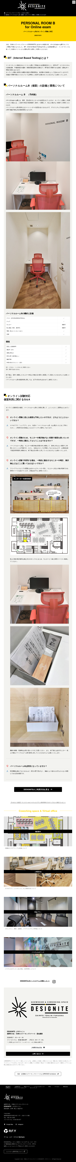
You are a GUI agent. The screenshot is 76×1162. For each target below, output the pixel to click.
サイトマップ (33, 1088)
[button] (38, 789)
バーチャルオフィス (39, 1086)
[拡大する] (66, 477)
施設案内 (8, 1086)
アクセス (57, 1086)
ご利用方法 (17, 1086)
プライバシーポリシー (20, 1088)
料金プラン (27, 1086)
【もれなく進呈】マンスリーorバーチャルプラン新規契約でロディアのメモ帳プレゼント (38, 802)
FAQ (49, 1086)
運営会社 (65, 1086)
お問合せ (8, 1088)
